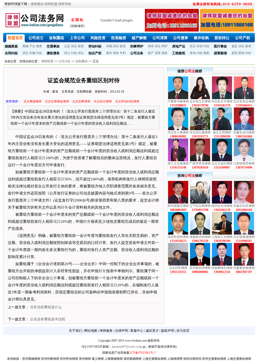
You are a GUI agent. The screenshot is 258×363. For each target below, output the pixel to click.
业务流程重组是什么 (46, 307)
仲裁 (109, 46)
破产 (151, 53)
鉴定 (235, 46)
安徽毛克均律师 (243, 132)
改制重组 (56, 38)
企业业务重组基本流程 (47, 319)
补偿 (200, 46)
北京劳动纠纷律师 (127, 101)
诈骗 (32, 53)
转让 (67, 53)
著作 (109, 53)
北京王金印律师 (222, 163)
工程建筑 (178, 53)
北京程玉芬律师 (200, 101)
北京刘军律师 (178, 268)
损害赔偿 (220, 53)
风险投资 (98, 38)
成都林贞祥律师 (200, 237)
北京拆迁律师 (103, 101)
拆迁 (193, 46)
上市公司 (77, 38)
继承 (39, 46)
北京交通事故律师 (57, 101)
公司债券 (180, 38)
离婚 (25, 46)
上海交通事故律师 (154, 358)
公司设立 (36, 38)
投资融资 (118, 38)
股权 (165, 53)
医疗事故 (220, 46)
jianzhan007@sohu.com (126, 346)
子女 (32, 46)
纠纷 (206, 46)
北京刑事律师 (81, 101)
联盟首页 (15, 38)
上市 (102, 111)
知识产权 (95, 53)
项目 (42, 158)
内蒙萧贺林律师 (243, 268)
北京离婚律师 (32, 101)
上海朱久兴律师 (222, 237)
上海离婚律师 (114, 358)
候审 (151, 46)
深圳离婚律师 (132, 358)
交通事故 (53, 46)
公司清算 (160, 38)
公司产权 (242, 38)
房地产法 (178, 46)
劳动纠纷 (95, 46)
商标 (116, 53)
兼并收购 (201, 38)
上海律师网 (174, 358)
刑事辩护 (136, 46)
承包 (193, 53)
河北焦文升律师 (222, 101)
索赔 (206, 53)
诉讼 (74, 46)
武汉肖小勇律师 (178, 132)
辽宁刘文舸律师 (200, 206)
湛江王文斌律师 (178, 163)
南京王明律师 (222, 132)
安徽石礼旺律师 (243, 206)
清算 (158, 53)
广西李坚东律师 (200, 163)
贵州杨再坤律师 (200, 268)
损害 (235, 53)
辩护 (165, 46)
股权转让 (222, 38)
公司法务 (136, 53)
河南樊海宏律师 (222, 268)
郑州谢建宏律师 (178, 206)
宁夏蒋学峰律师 (178, 101)
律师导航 (64, 4)
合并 (53, 278)
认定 (67, 46)
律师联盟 (50, 4)
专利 (123, 53)
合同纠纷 (11, 53)
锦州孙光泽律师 (222, 206)
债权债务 (53, 53)
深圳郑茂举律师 (178, 237)
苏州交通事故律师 (214, 358)
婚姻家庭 (11, 46)
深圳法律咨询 (192, 358)
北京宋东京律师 (243, 101)
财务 (64, 207)
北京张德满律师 (243, 237)
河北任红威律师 (200, 132)
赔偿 (81, 46)
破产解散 (139, 38)
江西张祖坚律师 (243, 163)
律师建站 (37, 4)
